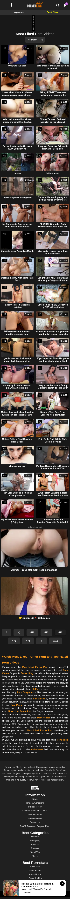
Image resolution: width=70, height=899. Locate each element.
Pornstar (35, 844)
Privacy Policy (35, 807)
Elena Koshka (35, 878)
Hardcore (35, 836)
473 (14, 640)
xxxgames (18, 12)
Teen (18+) (35, 840)
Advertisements (35, 818)
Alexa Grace (35, 874)
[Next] (41, 641)
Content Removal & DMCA (35, 810)
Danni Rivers (35, 870)
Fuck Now (52, 12)
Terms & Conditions (35, 803)
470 (32, 632)
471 (46, 632)
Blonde (35, 856)
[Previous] (19, 632)
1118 (55, 640)
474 (28, 640)
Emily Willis (35, 866)
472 (60, 632)
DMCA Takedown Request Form (35, 826)
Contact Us (35, 822)
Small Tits (35, 852)
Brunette (35, 848)
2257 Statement (35, 814)
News (35, 799)
